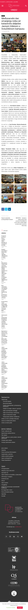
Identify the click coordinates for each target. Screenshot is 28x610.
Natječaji (3, 450)
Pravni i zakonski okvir (6, 431)
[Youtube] (21, 536)
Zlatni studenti (4, 482)
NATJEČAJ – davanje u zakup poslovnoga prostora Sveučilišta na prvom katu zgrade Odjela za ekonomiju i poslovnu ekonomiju (21, 221)
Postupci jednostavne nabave (8, 442)
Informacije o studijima (6, 476)
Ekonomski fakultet (7, 403)
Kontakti (3, 496)
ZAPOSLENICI (9, 2)
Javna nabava (6, 429)
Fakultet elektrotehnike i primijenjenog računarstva (12, 406)
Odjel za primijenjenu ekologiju (10, 410)
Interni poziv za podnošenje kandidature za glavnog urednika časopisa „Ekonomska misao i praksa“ (4, 320)
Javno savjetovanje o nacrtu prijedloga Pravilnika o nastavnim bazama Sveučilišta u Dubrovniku (4, 352)
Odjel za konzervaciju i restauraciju (11, 412)
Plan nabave (4, 435)
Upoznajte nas (4, 472)
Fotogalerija (4, 484)
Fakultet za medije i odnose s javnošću (12, 408)
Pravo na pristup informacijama (8, 452)
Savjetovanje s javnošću (7, 454)
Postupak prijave (5, 468)
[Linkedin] (9, 209)
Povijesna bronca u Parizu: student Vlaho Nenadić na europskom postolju (4, 240)
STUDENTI (2, 2)
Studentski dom (5, 478)
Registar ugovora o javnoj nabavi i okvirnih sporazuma (11, 437)
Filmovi (3, 480)
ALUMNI (16, 2)
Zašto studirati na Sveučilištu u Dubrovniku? (11, 474)
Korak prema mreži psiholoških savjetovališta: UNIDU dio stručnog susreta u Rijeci (4, 306)
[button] (2, 6)
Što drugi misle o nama (6, 490)
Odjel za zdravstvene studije (9, 414)
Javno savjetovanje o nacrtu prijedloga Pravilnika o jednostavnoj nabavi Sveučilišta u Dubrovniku (4, 367)
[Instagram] (10, 536)
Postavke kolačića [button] (10, 607)
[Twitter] (6, 209)
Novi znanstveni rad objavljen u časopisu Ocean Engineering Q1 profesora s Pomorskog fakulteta (4, 291)
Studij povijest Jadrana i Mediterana (11, 416)
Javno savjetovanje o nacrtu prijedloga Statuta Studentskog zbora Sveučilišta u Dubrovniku (4, 382)
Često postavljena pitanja (7, 492)
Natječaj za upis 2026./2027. (8, 470)
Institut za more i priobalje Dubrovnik (10, 418)
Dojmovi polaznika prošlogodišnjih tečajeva (7, 218)
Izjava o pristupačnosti (6, 458)
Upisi (3, 466)
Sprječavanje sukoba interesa (8, 433)
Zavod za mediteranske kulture (8, 420)
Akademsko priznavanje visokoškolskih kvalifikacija (10, 487)
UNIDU (14, 10)
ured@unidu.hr (18, 526)
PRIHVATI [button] (20, 607)
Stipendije (3, 494)
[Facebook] (2, 209)
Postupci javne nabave (6, 440)
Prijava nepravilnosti (6, 460)
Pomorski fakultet (7, 401)
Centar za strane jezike (6, 422)
